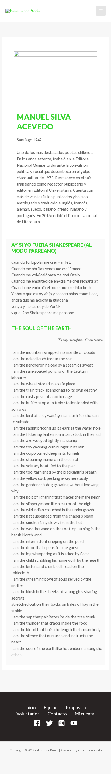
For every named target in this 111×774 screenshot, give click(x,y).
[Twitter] (49, 723)
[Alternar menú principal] (101, 10)
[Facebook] (37, 723)
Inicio (30, 707)
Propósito (76, 707)
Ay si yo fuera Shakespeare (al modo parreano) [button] (51, 248)
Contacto (57, 713)
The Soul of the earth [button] (41, 328)
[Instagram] (61, 723)
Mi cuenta (85, 713)
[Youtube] (73, 723)
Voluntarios (28, 713)
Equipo (51, 707)
